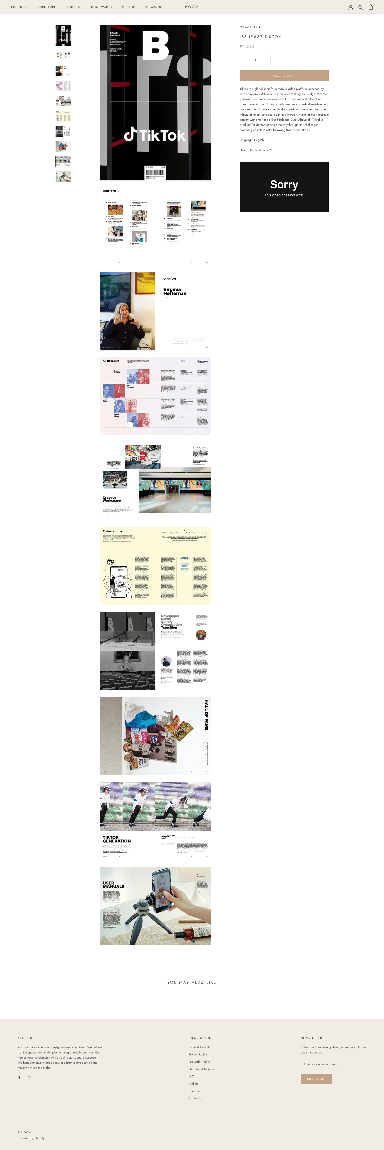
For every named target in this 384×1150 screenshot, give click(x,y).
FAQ (191, 1076)
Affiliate (193, 1083)
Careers (193, 1091)
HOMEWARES (102, 7)
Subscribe (316, 1079)
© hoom (24, 1132)
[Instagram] (29, 1077)
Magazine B (250, 27)
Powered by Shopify (31, 1138)
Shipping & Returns (201, 1069)
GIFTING (129, 7)
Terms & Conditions (201, 1047)
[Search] (360, 7)
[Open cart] (371, 7)
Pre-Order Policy (199, 1061)
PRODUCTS (20, 7)
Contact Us (195, 1098)
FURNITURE (47, 7)
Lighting (74, 7)
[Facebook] (19, 1077)
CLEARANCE (155, 7)
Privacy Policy (197, 1054)
